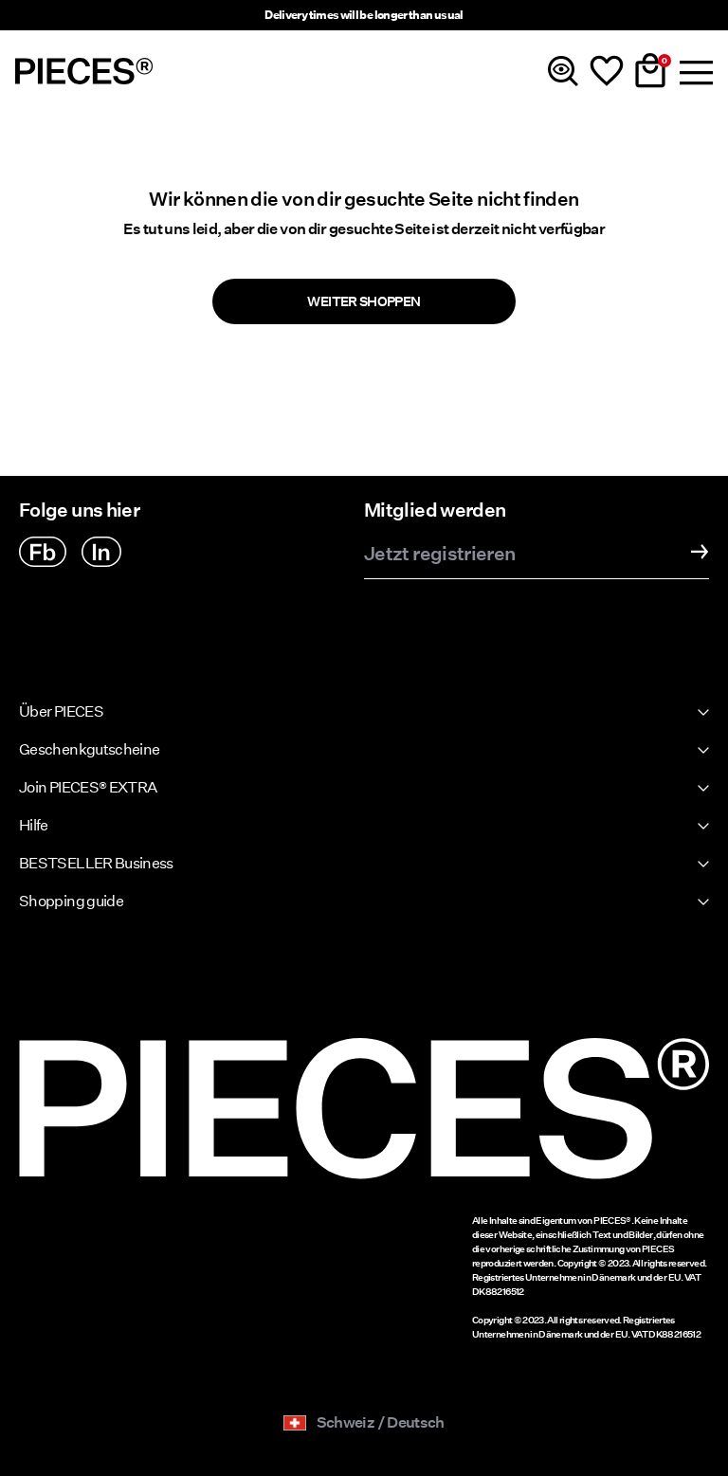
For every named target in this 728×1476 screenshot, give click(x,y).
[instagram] (101, 552)
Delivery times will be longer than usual (363, 15)
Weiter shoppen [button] (363, 301)
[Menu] (694, 71)
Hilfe (33, 825)
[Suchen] (563, 71)
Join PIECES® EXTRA (87, 787)
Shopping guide (71, 901)
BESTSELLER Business (96, 863)
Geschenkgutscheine (89, 749)
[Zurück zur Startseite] (84, 71)
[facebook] (42, 552)
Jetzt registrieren (439, 554)
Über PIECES (61, 711)
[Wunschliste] (607, 71)
